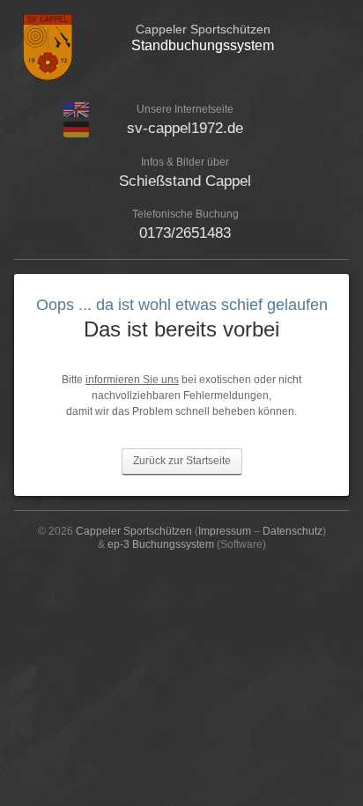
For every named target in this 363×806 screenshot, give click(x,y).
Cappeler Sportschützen (134, 531)
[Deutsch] (76, 134)
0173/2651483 (185, 233)
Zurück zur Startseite (182, 461)
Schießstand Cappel (185, 181)
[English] (76, 113)
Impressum (224, 531)
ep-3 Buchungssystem (160, 544)
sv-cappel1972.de (185, 128)
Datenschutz (292, 531)
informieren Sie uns (132, 379)
